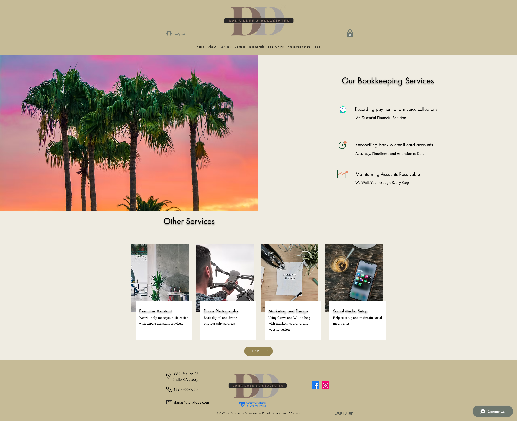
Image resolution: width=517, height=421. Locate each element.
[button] (350, 33)
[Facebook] (315, 385)
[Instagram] (325, 385)
